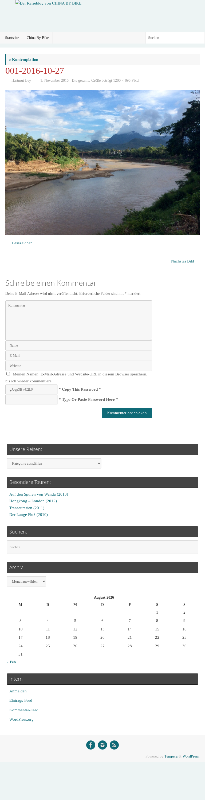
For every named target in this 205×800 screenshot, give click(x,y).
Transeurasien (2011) (26, 508)
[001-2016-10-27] (102, 162)
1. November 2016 (54, 81)
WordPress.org (21, 719)
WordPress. (191, 756)
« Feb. (12, 662)
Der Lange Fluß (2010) (28, 514)
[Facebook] (90, 745)
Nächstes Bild (182, 261)
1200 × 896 (122, 81)
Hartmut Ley (21, 81)
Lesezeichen (22, 243)
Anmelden (18, 691)
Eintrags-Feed (20, 700)
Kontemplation (23, 59)
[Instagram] (102, 745)
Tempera (171, 756)
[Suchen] (199, 38)
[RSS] (114, 745)
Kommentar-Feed (23, 710)
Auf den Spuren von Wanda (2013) (38, 494)
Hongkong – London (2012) (33, 501)
